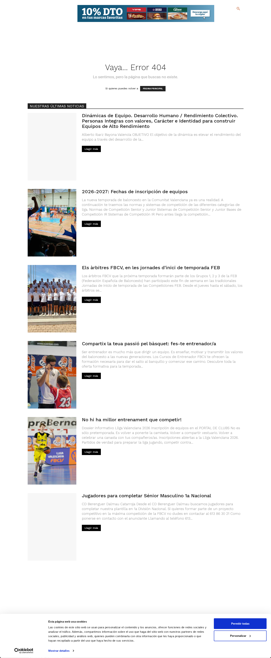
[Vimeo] (229, 22)
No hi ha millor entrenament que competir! (132, 419)
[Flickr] (223, 22)
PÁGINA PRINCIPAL (153, 88)
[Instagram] (239, 16)
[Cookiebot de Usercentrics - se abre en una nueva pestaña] (24, 651)
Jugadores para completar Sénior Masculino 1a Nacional (146, 495)
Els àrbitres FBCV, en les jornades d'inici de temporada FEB (151, 267)
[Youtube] (235, 22)
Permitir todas (240, 623)
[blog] (234, 16)
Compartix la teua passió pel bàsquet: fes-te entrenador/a (149, 343)
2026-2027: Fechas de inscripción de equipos (135, 191)
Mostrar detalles (59, 650)
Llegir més (91, 148)
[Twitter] (229, 16)
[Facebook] (223, 16)
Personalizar (238, 635)
